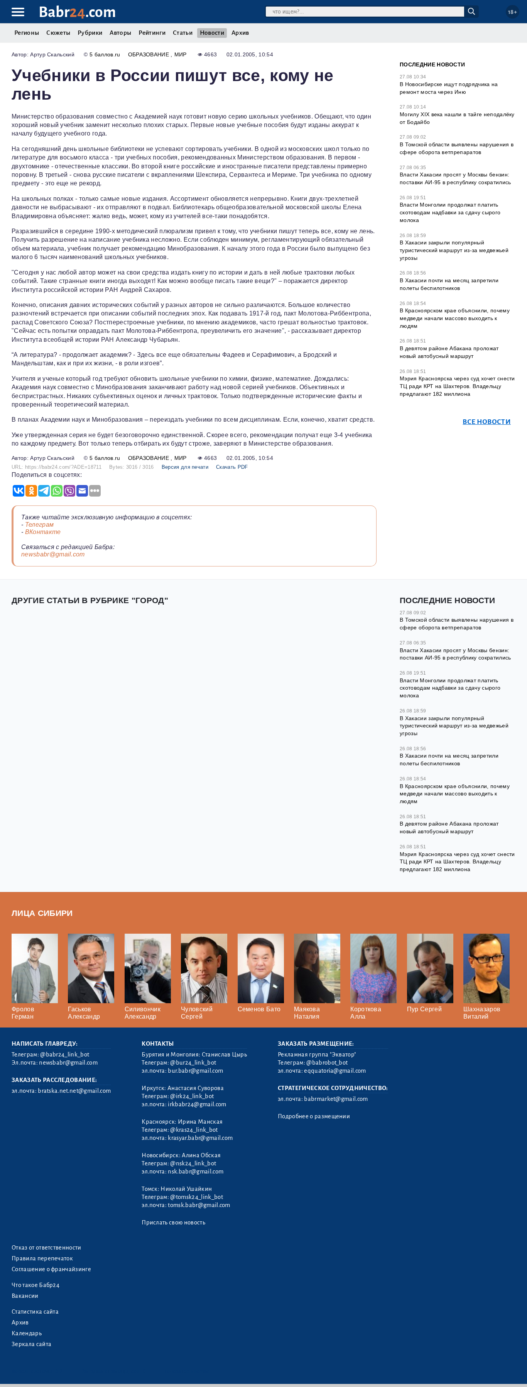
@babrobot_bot (327, 1063)
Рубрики (90, 32)
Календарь (27, 1333)
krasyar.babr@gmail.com (200, 1138)
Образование (149, 54)
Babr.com (77, 12)
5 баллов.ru (105, 54)
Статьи (183, 32)
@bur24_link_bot (193, 1063)
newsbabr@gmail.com (53, 554)
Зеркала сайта (31, 1344)
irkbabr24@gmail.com (197, 1104)
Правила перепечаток (42, 1258)
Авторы (120, 32)
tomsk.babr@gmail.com (199, 1205)
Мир (180, 54)
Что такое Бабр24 (35, 1285)
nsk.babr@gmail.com (195, 1171)
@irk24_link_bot (192, 1096)
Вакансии (25, 1296)
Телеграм (39, 524)
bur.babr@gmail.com (195, 1071)
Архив (240, 32)
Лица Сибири (42, 913)
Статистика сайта (35, 1312)
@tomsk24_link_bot (196, 1197)
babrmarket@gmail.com (336, 1099)
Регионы (26, 32)
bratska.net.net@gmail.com (74, 1091)
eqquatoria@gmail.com (335, 1071)
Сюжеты (58, 32)
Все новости (487, 422)
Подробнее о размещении (314, 1116)
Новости (212, 32)
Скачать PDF (232, 467)
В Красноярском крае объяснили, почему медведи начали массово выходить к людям (455, 318)
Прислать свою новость (173, 1222)
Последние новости (432, 64)
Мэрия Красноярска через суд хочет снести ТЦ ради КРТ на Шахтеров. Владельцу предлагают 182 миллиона (457, 386)
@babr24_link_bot (64, 1054)
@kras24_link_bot (194, 1130)
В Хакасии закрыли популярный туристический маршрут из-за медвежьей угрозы (454, 250)
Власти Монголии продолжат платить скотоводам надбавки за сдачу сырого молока (450, 212)
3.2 (58, 1371)
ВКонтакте (43, 532)
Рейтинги (152, 32)
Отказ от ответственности (46, 1248)
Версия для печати (185, 467)
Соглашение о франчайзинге (51, 1269)
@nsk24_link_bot (193, 1163)
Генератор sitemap (187, 1371)
